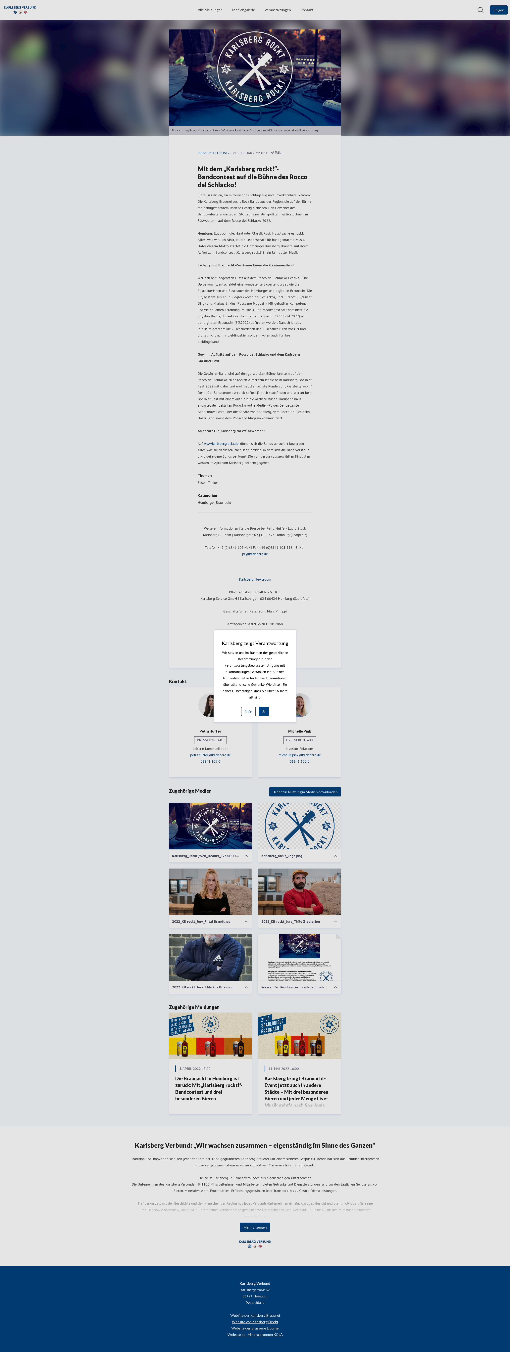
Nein (248, 711)
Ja (264, 711)
